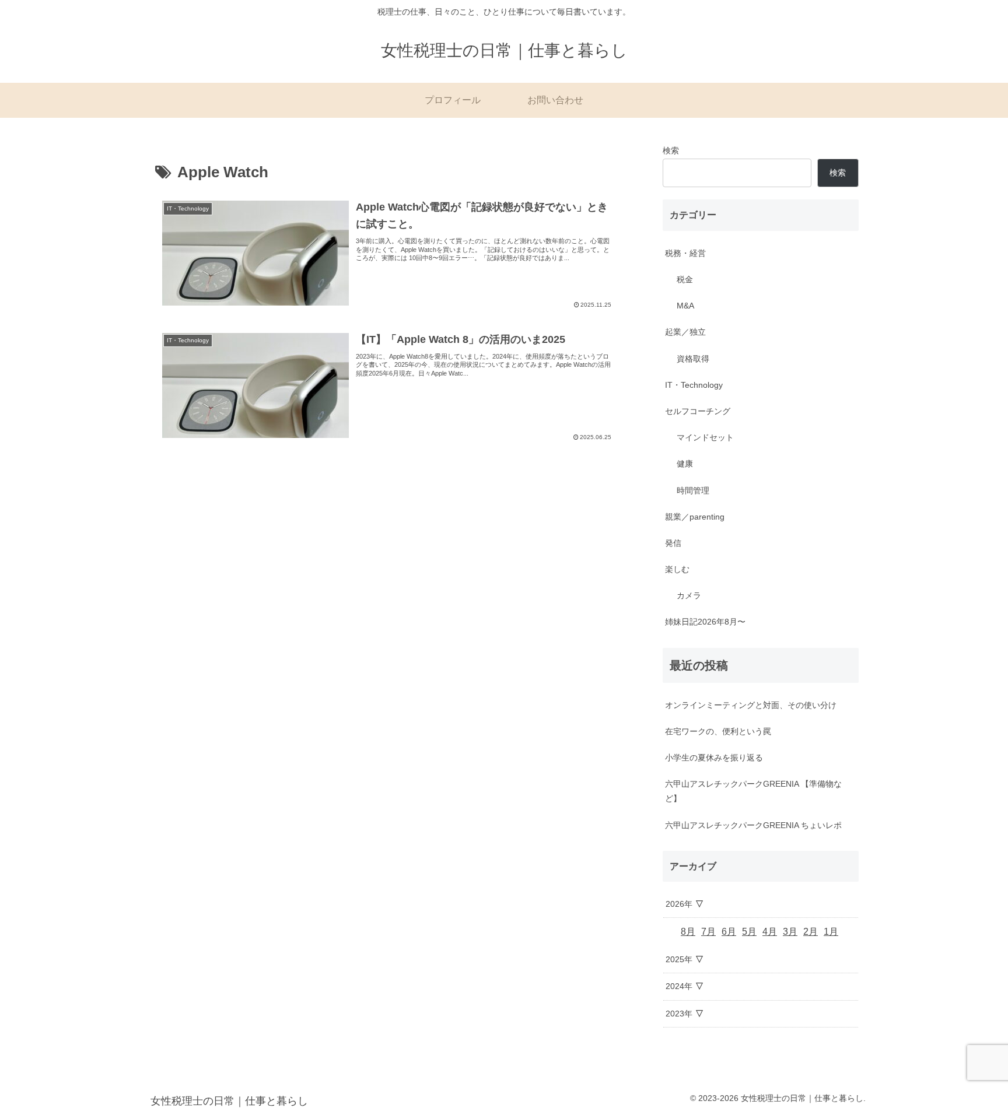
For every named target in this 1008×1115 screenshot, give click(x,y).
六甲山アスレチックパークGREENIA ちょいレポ (753, 825)
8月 (688, 932)
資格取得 (693, 358)
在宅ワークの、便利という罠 (718, 731)
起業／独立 (685, 331)
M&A (685, 305)
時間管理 (693, 490)
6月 (729, 932)
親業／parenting (694, 516)
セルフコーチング (697, 411)
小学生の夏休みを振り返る (714, 757)
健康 (685, 463)
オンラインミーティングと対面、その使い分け (750, 705)
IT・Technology (694, 385)
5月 (749, 932)
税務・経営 (685, 253)
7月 (708, 932)
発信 (673, 543)
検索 (671, 150)
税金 (685, 279)
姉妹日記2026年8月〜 (705, 621)
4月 (769, 932)
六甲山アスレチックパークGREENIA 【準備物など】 (753, 791)
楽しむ (677, 569)
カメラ (689, 595)
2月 (810, 932)
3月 (790, 932)
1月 (831, 932)
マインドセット (705, 437)
